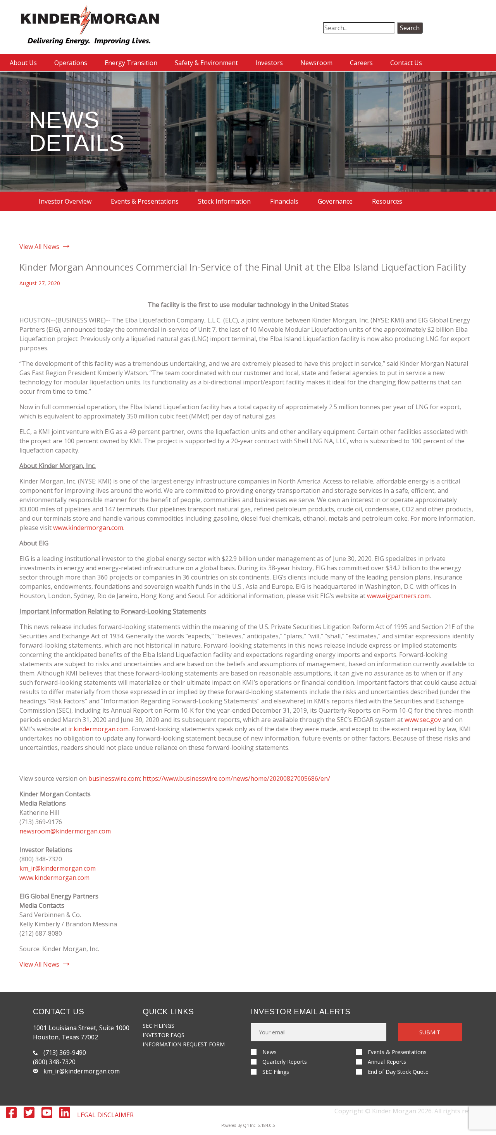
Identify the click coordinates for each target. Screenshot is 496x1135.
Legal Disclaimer (105, 1115)
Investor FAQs (163, 1035)
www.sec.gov (423, 719)
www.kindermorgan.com (88, 527)
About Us (23, 62)
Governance (335, 201)
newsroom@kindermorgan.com (65, 831)
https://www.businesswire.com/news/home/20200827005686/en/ (236, 778)
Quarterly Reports (284, 1062)
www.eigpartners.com (398, 596)
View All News (39, 246)
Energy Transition (131, 62)
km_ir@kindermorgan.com (57, 868)
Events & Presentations (145, 201)
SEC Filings (158, 1025)
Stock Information (224, 201)
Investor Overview (65, 201)
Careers (361, 62)
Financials (284, 201)
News (269, 1052)
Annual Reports (387, 1062)
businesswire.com (114, 778)
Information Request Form (184, 1044)
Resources (387, 201)
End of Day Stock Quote (398, 1072)
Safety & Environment (206, 62)
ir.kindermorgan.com (98, 729)
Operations (70, 62)
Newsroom (316, 62)
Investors (269, 62)
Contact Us (406, 62)
